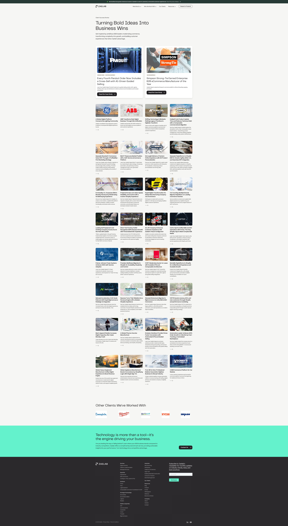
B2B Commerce (124, 476)
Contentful (122, 509)
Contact (147, 505)
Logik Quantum (124, 487)
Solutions (122, 481)
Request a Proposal (185, 6)
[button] (137, 7)
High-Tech (147, 471)
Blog (146, 485)
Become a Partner (149, 495)
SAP (121, 505)
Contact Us (184, 447)
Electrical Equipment (150, 477)
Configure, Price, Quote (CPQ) (127, 478)
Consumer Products (149, 475)
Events (146, 489)
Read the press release (144, 1)
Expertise (122, 472)
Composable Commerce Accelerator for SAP (131, 489)
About (146, 500)
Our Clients (162, 6)
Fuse (121, 485)
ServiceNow (123, 494)
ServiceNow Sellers (124, 496)
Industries (147, 463)
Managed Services (124, 469)
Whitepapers (148, 491)
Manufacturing (148, 465)
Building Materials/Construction (152, 473)
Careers (146, 502)
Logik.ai (122, 498)
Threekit (122, 514)
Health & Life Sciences (150, 469)
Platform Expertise (125, 503)
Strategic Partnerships (126, 492)
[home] (101, 6)
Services (122, 463)
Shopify (122, 500)
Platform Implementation (126, 467)
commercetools (124, 507)
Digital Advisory (124, 465)
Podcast (147, 487)
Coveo (121, 512)
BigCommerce (123, 516)
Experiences (123, 474)
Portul (121, 483)
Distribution (147, 467)
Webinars (147, 493)
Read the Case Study (106, 94)
